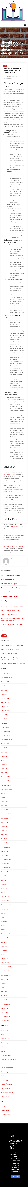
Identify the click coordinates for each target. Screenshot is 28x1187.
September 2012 (6, 975)
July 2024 (4, 686)
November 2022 (6, 731)
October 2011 (5, 1021)
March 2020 (5, 810)
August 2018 (4, 872)
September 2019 (6, 818)
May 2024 (4, 694)
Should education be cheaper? (10, 610)
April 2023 (4, 723)
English (3, 1051)
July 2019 (4, 826)
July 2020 (4, 797)
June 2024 (4, 690)
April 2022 (4, 760)
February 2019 (5, 847)
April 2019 (4, 839)
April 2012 (4, 996)
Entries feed (5, 1111)
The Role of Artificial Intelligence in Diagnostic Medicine (12, 619)
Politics (3, 1076)
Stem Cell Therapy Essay (9, 614)
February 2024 (5, 702)
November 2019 (6, 814)
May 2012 (4, 992)
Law (2, 1063)
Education (4, 1047)
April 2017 (4, 925)
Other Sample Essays (11, 76)
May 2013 (4, 950)
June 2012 (4, 987)
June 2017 (4, 917)
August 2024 (5, 682)
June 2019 (4, 830)
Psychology (4, 1080)
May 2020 (4, 806)
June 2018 (4, 880)
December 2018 (6, 855)
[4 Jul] (14, 64)
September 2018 (6, 868)
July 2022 (4, 748)
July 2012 (4, 983)
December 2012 (6, 963)
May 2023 (4, 719)
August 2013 (4, 938)
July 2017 (4, 913)
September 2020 (6, 789)
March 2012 (4, 1000)
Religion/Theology (6, 1084)
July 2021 (4, 764)
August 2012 (4, 979)
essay (7, 115)
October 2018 (5, 864)
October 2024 (5, 673)
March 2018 (4, 892)
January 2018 (5, 901)
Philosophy (4, 1072)
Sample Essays (8, 78)
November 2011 (5, 1016)
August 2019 (4, 822)
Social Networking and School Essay (12, 606)
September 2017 (6, 905)
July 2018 (4, 876)
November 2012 (6, 967)
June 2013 (4, 946)
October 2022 (5, 735)
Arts (2, 1035)
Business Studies (6, 1039)
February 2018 (5, 897)
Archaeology (5, 1030)
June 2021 (4, 768)
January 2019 (5, 851)
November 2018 (6, 859)
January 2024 (5, 707)
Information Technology (8, 1059)
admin (15, 558)
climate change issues (10, 474)
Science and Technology (8, 1092)
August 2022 (5, 744)
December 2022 (6, 727)
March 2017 (4, 930)
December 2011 (6, 1012)
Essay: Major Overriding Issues (11, 522)
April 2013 (4, 954)
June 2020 (4, 802)
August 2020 (5, 793)
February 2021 (5, 777)
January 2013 (5, 959)
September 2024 (6, 678)
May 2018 (4, 884)
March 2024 (5, 698)
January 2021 (5, 781)
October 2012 (5, 971)
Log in (3, 1106)
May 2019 (4, 835)
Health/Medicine (6, 1055)
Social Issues (5, 1097)
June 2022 (4, 752)
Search (4, 635)
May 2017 (4, 921)
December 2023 (6, 711)
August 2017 (4, 909)
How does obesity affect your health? (13, 624)
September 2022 (6, 740)
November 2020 (6, 785)
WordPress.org (5, 1115)
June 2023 (4, 715)
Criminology (5, 1043)
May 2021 (4, 773)
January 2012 (5, 1008)
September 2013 (6, 934)
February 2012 (5, 1004)
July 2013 (4, 942)
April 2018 (4, 888)
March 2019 (4, 843)
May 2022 (4, 756)
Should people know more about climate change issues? (12, 70)
